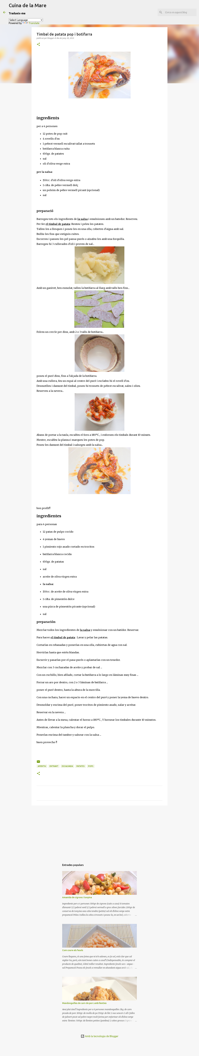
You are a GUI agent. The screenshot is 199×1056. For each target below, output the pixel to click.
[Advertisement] (99, 832)
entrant (54, 766)
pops (90, 766)
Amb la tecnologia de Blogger (101, 1036)
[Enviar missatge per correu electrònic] (38, 763)
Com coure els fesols (72, 950)
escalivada (67, 766)
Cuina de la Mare (27, 5)
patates (80, 766)
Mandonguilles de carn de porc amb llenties (84, 1003)
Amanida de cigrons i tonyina (77, 897)
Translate (34, 23)
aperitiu (42, 766)
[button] (38, 44)
